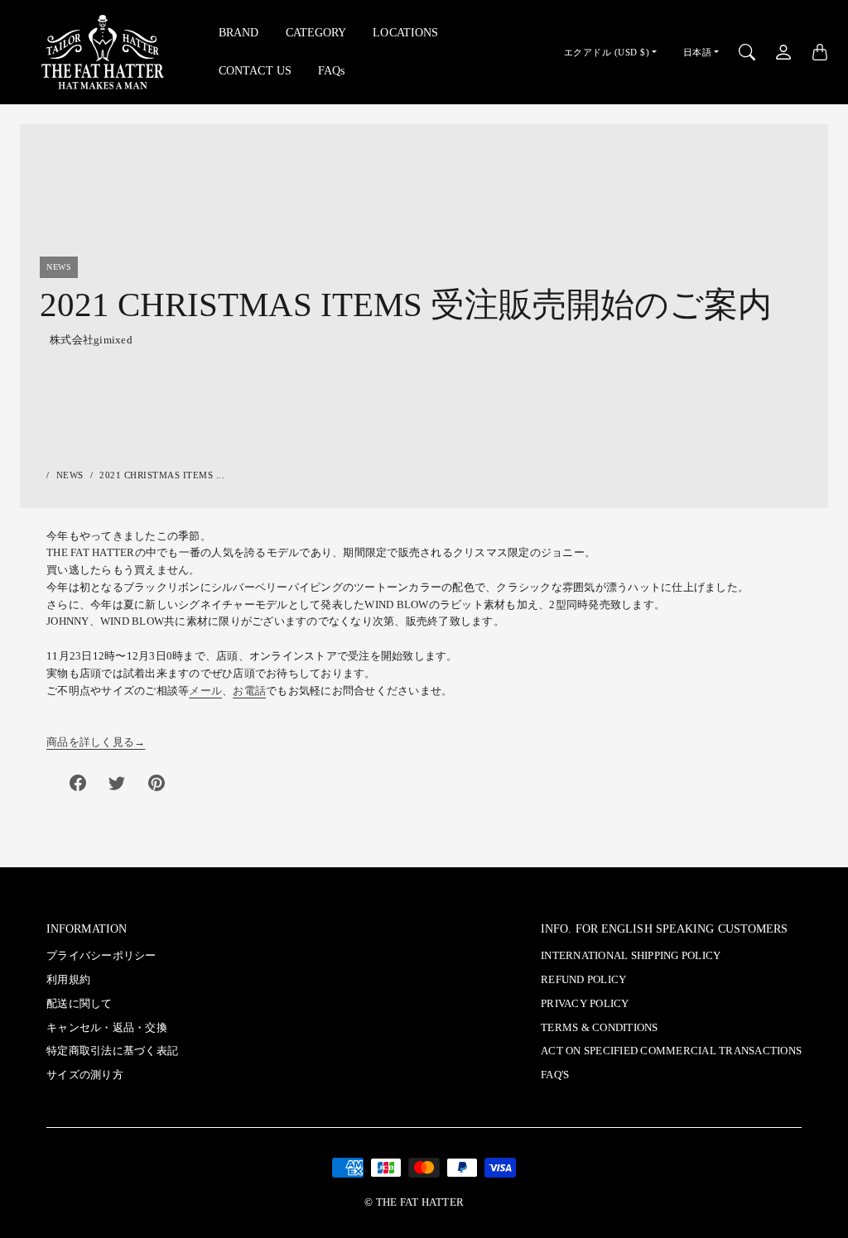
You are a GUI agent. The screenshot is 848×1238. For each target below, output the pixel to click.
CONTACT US (255, 70)
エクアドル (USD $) (607, 52)
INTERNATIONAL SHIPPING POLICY (630, 956)
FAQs (331, 70)
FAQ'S (555, 1075)
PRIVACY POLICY (585, 1004)
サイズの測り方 (84, 1075)
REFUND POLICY (583, 980)
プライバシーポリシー (101, 956)
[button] (78, 783)
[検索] (747, 52)
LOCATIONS (405, 32)
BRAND (239, 32)
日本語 (697, 52)
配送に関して (79, 1004)
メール (205, 691)
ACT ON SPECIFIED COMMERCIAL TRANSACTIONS (671, 1051)
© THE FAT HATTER (414, 1202)
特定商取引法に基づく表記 (112, 1051)
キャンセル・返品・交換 (106, 1028)
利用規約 (68, 980)
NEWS (70, 475)
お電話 (249, 691)
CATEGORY (316, 32)
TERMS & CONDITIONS (599, 1028)
